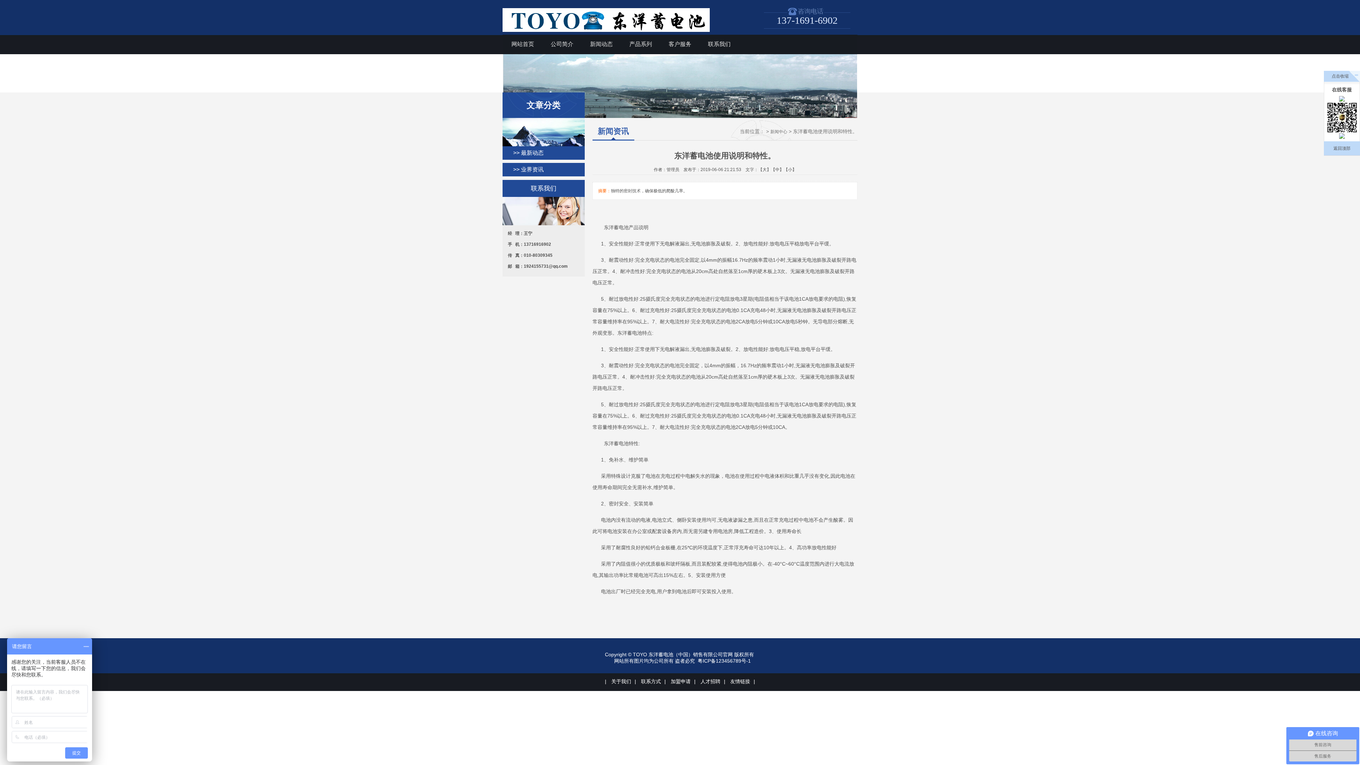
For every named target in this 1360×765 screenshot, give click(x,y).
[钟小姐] (1342, 136)
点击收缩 (1340, 76)
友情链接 (740, 681)
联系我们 (719, 44)
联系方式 (651, 681)
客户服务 (680, 44)
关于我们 (621, 681)
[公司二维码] (1342, 117)
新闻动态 (601, 44)
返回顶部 (1341, 148)
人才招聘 (710, 681)
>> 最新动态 (528, 153)
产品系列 (640, 44)
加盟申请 (681, 681)
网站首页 (522, 44)
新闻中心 (778, 131)
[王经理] (1342, 99)
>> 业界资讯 (528, 169)
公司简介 (562, 44)
